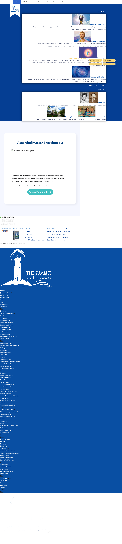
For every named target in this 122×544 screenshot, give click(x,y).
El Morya (3, 348)
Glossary (2, 403)
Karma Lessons (109, 60)
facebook (4, 231)
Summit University (5, 455)
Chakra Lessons (95, 64)
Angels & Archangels (6, 313)
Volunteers (28, 234)
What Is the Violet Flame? (8, 416)
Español (46, 2)
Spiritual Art (3, 428)
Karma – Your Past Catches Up (9, 396)
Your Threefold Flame (6, 387)
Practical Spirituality (6, 409)
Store (1, 300)
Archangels (3, 318)
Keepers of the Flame (54, 231)
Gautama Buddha (5, 366)
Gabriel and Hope (5, 327)
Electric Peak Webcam (7, 460)
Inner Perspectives (5, 393)
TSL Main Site (4, 295)
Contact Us (28, 237)
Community (67, 232)
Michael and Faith (5, 320)
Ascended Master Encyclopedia (40, 192)
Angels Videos (4, 338)
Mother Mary (4, 332)
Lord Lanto (3, 350)
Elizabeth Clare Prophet (7, 451)
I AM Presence (4, 389)
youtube (7, 231)
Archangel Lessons (95, 60)
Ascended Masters (6, 343)
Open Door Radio (52, 240)
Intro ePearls (4, 473)
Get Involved (4, 478)
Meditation (3, 421)
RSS (2, 231)
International (4, 304)
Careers (27, 231)
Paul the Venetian (5, 352)
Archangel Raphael (5, 329)
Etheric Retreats (5, 382)
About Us (3, 448)
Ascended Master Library (8, 405)
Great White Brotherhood (8, 384)
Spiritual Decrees (5, 432)
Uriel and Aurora (5, 334)
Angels (2, 316)
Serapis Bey (3, 354)
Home (17, 2)
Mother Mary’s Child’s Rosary (9, 425)
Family (38, 2)
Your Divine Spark (5, 377)
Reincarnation (4, 398)
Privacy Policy (14, 245)
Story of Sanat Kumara (109, 64)
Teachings (3, 373)
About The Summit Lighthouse (35, 240)
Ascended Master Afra (7, 368)
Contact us (3, 306)
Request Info (67, 237)
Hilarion (2, 357)
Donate (55, 2)
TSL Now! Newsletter (54, 234)
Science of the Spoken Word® (9, 412)
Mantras (2, 419)
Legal (9, 245)
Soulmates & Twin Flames (8, 400)
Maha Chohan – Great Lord (8, 364)
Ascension (3, 380)
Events (65, 229)
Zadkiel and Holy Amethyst (8, 336)
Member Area (27, 2)
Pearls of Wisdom (53, 237)
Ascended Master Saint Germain (10, 361)
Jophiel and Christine (6, 322)
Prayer (2, 423)
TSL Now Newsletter (6, 471)
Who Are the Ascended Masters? (10, 345)
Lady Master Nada (5, 359)
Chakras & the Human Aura (8, 391)
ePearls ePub (4, 469)
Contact (64, 2)
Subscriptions (4, 464)
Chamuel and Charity (6, 325)
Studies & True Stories (6, 430)
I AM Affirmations (5, 414)
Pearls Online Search (6, 375)
